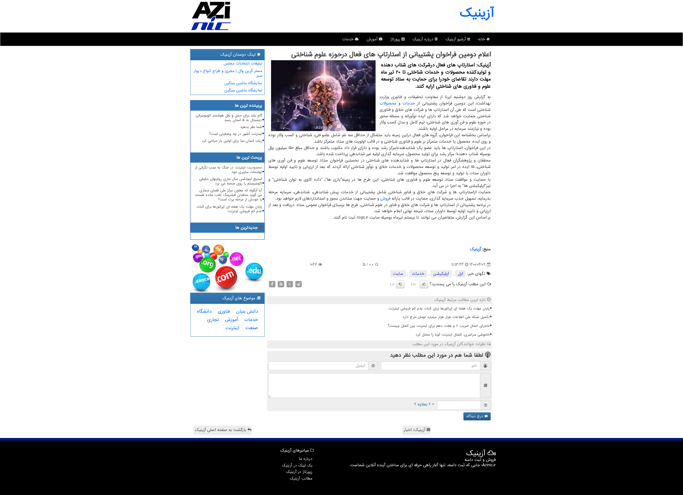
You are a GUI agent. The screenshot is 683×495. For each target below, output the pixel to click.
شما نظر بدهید (251, 127)
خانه (482, 39)
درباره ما (305, 459)
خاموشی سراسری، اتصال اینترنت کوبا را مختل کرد (453, 334)
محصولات (388, 103)
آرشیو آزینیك (456, 39)
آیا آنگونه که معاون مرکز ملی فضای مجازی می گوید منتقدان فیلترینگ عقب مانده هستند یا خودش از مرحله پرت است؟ (228, 195)
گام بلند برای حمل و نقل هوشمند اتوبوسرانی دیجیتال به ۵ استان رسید (229, 118)
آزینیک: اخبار (415, 430)
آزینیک (477, 13)
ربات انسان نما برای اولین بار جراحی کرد (232, 140)
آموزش (373, 39)
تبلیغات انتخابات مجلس (243, 63)
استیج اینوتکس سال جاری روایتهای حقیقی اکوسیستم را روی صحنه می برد (230, 181)
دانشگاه (204, 311)
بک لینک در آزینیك (297, 465)
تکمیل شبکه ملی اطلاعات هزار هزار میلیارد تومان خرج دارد (446, 317)
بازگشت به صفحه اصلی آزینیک (221, 430)
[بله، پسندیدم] (424, 284)
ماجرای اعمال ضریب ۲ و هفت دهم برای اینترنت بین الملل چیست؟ (439, 325)
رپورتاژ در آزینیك (299, 472)
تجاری (213, 319)
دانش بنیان (247, 311)
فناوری (224, 311)
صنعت (251, 328)
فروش (385, 198)
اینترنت (232, 328)
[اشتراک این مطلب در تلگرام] (298, 284)
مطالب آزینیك (301, 478)
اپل (460, 274)
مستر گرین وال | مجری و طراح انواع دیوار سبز (228, 73)
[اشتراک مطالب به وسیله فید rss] (281, 284)
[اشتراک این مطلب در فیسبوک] (272, 284)
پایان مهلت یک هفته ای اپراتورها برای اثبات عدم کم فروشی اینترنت (439, 308)
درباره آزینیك (423, 39)
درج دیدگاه (475, 416)
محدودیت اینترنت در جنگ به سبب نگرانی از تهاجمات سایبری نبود (228, 170)
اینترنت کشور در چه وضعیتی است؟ (235, 133)
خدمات (348, 39)
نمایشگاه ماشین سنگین (243, 83)
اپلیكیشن (441, 274)
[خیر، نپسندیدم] (400, 284)
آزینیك (475, 249)
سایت (398, 274)
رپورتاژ (396, 39)
